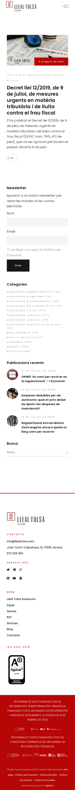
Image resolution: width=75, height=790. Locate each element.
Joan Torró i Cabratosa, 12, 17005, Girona (34, 547)
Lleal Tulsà (14, 75)
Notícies (13, 80)
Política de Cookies (45, 780)
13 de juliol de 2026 (38, 417)
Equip (10, 605)
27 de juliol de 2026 (38, 370)
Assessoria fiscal (40, 75)
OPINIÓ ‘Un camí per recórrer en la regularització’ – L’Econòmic (44, 379)
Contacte (13, 635)
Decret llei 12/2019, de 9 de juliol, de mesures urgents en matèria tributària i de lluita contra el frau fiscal (35, 100)
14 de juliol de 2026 (38, 389)
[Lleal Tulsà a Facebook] (14, 569)
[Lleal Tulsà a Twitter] (8, 569)
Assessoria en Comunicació (30, 306)
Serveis (11, 611)
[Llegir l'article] (12, 157)
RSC (9, 617)
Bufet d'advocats (22, 337)
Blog (10, 629)
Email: (11, 231)
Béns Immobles (19, 332)
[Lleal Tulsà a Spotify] (20, 578)
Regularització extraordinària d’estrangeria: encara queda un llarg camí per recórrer (44, 427)
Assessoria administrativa (30, 291)
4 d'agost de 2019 (51, 61)
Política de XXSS (48, 774)
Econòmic (15, 342)
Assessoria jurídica (24, 315)
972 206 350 (15, 553)
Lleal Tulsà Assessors (21, 599)
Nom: (11, 213)
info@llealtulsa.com (20, 541)
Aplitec (49, 785)
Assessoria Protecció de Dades (34, 324)
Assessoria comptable (26, 296)
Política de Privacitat (27, 774)
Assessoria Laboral (23, 319)
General (59, 75)
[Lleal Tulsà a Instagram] (20, 569)
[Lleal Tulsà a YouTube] (14, 578)
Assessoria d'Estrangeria (29, 301)
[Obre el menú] (65, 6)
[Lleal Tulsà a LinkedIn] (8, 578)
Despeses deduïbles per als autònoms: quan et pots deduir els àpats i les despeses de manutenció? (43, 402)
